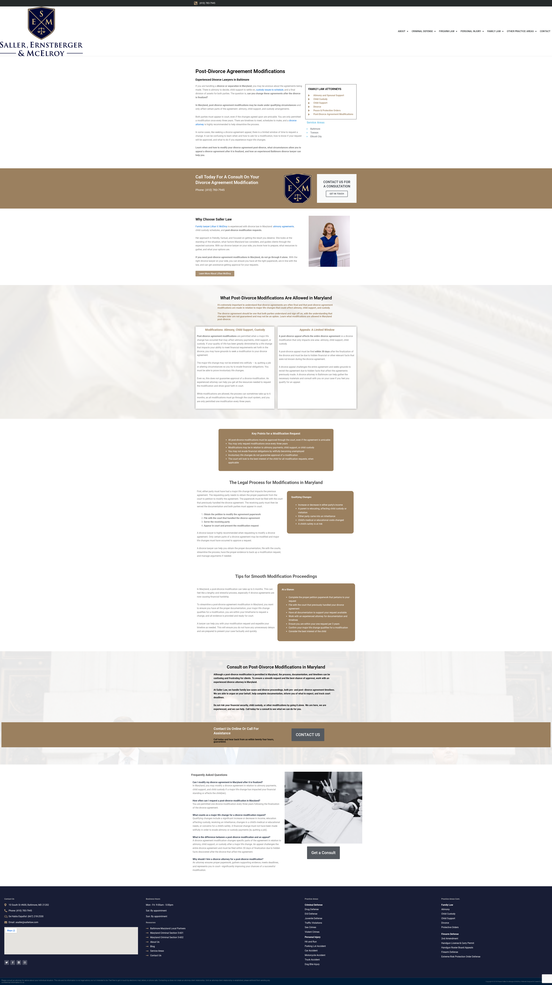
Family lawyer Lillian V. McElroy (211, 226)
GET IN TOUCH (337, 193)
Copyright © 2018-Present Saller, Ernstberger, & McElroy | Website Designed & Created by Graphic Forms (518, 981)
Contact (545, 31)
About (402, 31)
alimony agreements (283, 226)
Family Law (494, 31)
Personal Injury (471, 31)
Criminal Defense (422, 31)
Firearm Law (446, 31)
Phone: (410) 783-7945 (210, 190)
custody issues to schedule (269, 89)
